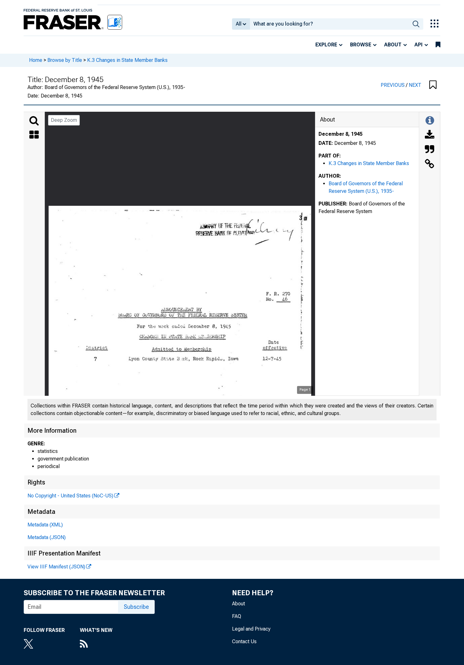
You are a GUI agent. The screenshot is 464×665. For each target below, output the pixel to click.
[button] (433, 85)
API (418, 45)
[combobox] (329, 24)
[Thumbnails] (34, 135)
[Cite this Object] (429, 150)
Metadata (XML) (45, 525)
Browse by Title (64, 60)
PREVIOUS (393, 85)
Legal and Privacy (251, 629)
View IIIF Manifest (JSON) (56, 567)
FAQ (236, 616)
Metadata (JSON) (46, 537)
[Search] (34, 121)
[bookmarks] (438, 45)
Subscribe (136, 606)
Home (35, 60)
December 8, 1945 (340, 134)
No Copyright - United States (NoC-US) (70, 496)
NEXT (415, 85)
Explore (326, 45)
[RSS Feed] (96, 644)
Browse (360, 45)
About (393, 45)
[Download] (429, 135)
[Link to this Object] (429, 164)
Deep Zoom (64, 120)
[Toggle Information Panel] (430, 121)
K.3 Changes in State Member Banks (127, 60)
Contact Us (244, 641)
